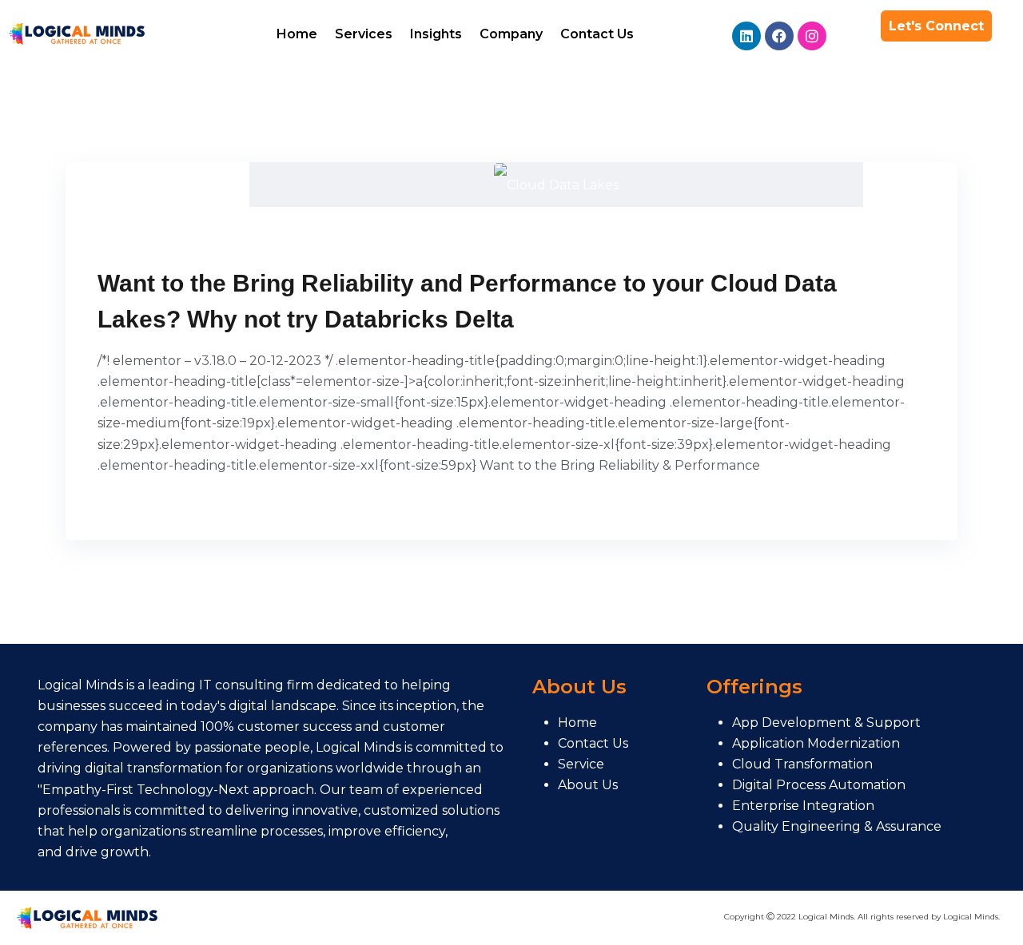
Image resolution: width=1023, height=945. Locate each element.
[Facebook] (779, 36)
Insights (436, 34)
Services (363, 34)
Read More (141, 503)
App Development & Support (826, 722)
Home (297, 34)
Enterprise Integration (803, 805)
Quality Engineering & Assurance (836, 826)
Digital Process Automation (819, 784)
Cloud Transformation (802, 764)
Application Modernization (816, 743)
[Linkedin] (746, 36)
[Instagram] (812, 36)
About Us (588, 784)
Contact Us (597, 34)
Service (581, 764)
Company (511, 34)
